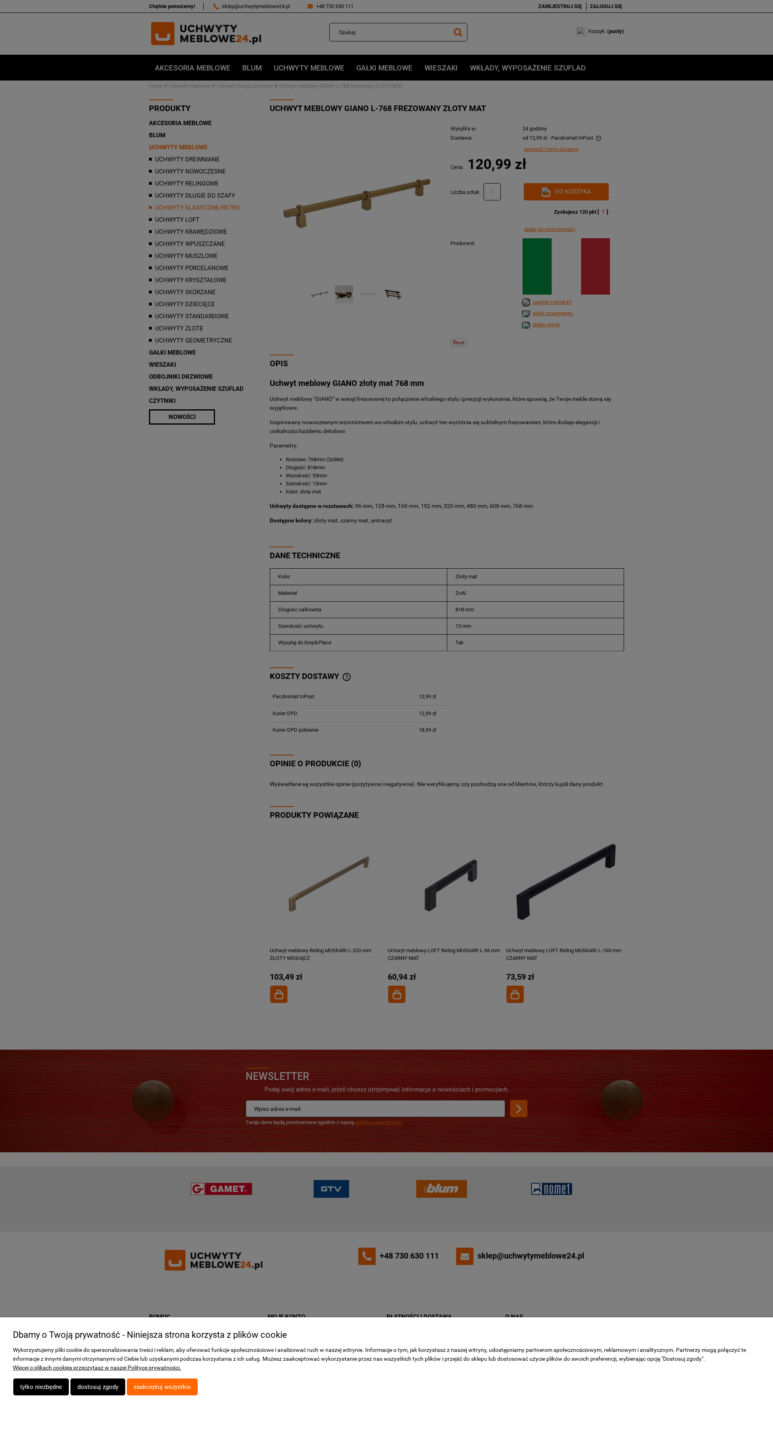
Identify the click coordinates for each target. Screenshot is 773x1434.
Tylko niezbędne (41, 1387)
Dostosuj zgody (97, 1387)
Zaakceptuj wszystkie (162, 1387)
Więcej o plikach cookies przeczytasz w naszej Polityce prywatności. (97, 1367)
